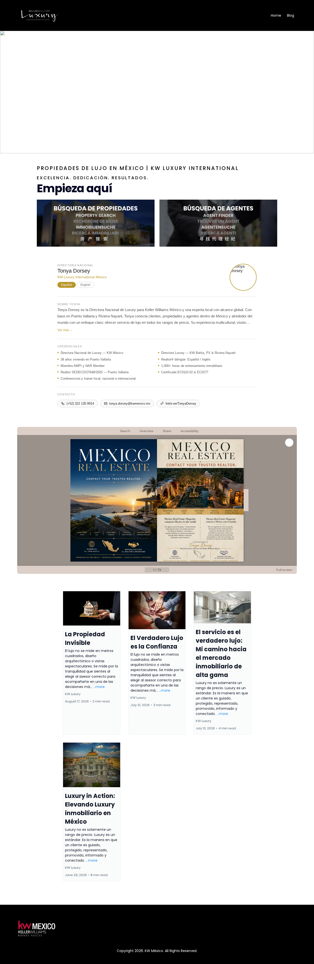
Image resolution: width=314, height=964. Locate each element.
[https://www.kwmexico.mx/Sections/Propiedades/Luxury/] (96, 223)
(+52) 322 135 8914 (80, 403)
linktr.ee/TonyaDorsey (181, 403)
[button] (91, 662)
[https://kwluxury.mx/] (39, 15)
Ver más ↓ (64, 330)
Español (66, 285)
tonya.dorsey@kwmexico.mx (129, 403)
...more (99, 686)
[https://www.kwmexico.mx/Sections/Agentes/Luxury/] (218, 223)
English (85, 285)
